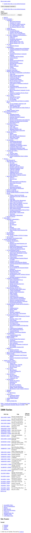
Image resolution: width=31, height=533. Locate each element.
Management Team (14, 396)
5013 (5, 479)
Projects (11, 184)
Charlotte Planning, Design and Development (17, 304)
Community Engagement (16, 144)
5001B (6, 420)
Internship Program (14, 45)
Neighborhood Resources (16, 141)
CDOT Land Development (16, 201)
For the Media (13, 99)
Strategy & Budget (14, 66)
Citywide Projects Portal (12, 314)
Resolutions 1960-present (16, 39)
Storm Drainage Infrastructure (17, 188)
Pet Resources (10, 379)
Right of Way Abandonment (16, 205)
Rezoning (12, 310)
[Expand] (12, 19)
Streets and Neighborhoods (10, 111)
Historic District (13, 309)
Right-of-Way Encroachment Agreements (19, 207)
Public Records (7, 509)
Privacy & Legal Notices (9, 510)
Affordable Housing (14, 114)
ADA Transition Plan (15, 106)
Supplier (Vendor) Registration (17, 292)
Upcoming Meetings (14, 31)
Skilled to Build (10, 353)
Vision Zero (12, 74)
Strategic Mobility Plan (12, 336)
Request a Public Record (12, 191)
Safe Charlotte (10, 236)
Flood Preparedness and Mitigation (18, 181)
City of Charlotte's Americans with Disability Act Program (18, 104)
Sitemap (5, 507)
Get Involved (10, 140)
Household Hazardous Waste (16, 168)
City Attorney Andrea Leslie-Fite (17, 24)
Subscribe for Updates (15, 97)
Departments (10, 47)
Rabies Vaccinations (14, 376)
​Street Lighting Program (12, 154)
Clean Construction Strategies (17, 297)
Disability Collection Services (17, 166)
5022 (5, 489)
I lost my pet (12, 372)
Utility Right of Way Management (18, 200)
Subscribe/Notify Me (9, 513)
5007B (6, 441)
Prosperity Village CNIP (15, 318)
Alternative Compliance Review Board (19, 92)
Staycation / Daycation (15, 366)
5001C (6, 423)
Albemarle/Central (14, 282)
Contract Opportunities (15, 290)
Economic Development (12, 240)
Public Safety (7, 218)
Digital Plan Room (14, 271)
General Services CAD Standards (18, 298)
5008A (6, 444)
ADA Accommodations (9, 506)
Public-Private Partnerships (16, 247)
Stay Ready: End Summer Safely (14, 238)
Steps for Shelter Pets (12, 400)
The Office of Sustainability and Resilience (20, 72)
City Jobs (9, 44)
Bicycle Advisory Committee (16, 80)
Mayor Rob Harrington (15, 21)
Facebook (6, 525)
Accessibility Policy (8, 505)
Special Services (13, 164)
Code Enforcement (11, 123)
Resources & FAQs (14, 349)
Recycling (12, 162)
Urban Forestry (13, 257)
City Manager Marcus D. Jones (17, 27)
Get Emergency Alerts (15, 228)
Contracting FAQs (14, 296)
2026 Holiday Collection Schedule (18, 175)
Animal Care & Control (9, 360)
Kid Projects (12, 392)
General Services (14, 58)
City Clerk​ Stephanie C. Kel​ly (17, 25)
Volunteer (9, 390)
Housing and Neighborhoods (16, 60)
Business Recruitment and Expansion (18, 246)
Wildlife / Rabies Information (16, 387)
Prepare (11, 220)
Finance (11, 59)
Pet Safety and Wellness (15, 384)
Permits (8, 193)
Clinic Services (10, 374)
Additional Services (14, 172)
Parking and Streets (11, 131)
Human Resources (14, 62)
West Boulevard (13, 285)
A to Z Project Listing (15, 324)
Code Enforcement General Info (17, 130)
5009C (6, 459)
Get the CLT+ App (14, 98)
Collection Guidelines (15, 169)
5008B (6, 448)
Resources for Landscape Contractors (18, 301)
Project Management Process (16, 329)
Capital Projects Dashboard (16, 328)
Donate (8, 391)
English (14, 3)
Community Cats (14, 378)
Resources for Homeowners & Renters (19, 121)
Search (2, 14)
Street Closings (13, 134)
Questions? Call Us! (14, 261)
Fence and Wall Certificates (16, 204)
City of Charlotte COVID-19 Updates (19, 235)
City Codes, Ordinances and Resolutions (16, 35)
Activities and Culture (12, 150)
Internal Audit (13, 64)
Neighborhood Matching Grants (17, 148)
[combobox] (8, 6)
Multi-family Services (15, 165)
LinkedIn (6, 526)
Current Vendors (13, 294)
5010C (6, 470)
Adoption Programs (11, 361)
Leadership (9, 20)
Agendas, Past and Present (16, 32)
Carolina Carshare (14, 138)
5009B (6, 456)
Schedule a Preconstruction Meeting (18, 262)
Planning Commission (15, 312)
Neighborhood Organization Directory (19, 149)
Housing (9, 113)
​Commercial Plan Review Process (18, 251)
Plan (11, 226)
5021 (5, 488)
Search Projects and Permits (16, 255)
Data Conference (14, 343)
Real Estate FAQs (14, 322)
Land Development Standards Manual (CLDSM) (13, 404)
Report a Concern (14, 185)
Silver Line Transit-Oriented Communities (17, 352)
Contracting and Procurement (17, 56)
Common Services (14, 308)
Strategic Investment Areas (16, 351)
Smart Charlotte (10, 337)
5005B (6, 433)
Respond (12, 227)
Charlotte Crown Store (12, 70)
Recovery (12, 223)
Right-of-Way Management (16, 215)
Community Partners (14, 395)
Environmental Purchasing (16, 302)
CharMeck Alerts (8, 514)
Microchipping (13, 370)
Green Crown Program (15, 82)
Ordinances (12, 37)
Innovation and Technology (16, 63)
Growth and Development (10, 239)
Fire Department (10, 232)
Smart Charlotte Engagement (16, 341)
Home (2, 403)
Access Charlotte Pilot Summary (17, 339)
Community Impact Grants (16, 146)
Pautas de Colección (14, 170)
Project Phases (13, 320)
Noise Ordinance (14, 36)
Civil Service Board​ (14, 78)
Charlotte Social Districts (15, 79)
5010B (6, 467)
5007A (6, 438)
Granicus (21, 531)
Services (6, 158)
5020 (5, 485)
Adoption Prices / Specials (16, 364)
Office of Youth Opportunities (17, 75)
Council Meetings (11, 29)
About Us (12, 177)
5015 (5, 483)
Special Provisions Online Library (18, 289)
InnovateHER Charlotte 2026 (17, 347)
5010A (6, 464)
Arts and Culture (14, 153)
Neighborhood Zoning (15, 115)
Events (11, 152)
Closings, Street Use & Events (17, 195)
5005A (6, 431)
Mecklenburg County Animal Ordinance (19, 388)
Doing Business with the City (14, 288)
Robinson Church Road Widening (18, 332)
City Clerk (12, 52)
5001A (6, 417)
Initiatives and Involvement (13, 71)
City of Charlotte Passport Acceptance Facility (18, 192)
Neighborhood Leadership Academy (18, 145)
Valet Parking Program (15, 211)
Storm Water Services (12, 176)
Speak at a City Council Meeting (17, 33)
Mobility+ (9, 348)
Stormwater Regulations (15, 187)
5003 (5, 426)
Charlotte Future (10, 333)
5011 (5, 473)
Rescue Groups (13, 367)
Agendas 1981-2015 (14, 40)
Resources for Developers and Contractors (20, 119)
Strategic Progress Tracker (13, 110)
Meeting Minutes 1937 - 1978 (17, 43)
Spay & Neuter (13, 375)
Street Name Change (14, 137)
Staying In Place (13, 118)
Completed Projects (14, 331)
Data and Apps (13, 179)
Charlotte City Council (15, 23)
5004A (6, 428)
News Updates (10, 95)
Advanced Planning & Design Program (19, 321)
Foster (8, 399)
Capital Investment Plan (15, 335)
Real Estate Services (14, 122)
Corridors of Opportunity (13, 278)
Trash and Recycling (11, 161)
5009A (6, 454)
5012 (5, 476)
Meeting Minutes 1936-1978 (16, 41)
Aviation (12, 67)
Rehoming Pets (13, 382)
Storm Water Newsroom (15, 183)
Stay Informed (13, 224)
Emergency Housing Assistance (17, 117)
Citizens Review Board (15, 76)
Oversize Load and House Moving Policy (19, 209)
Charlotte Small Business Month (17, 249)
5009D (6, 461)
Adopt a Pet (12, 363)
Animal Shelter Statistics (12, 398)
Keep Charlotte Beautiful (16, 142)
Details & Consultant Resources (17, 300)
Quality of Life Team (15, 94)
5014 (5, 481)
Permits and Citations (15, 380)
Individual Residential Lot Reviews (18, 277)
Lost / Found (10, 368)
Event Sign (12, 199)
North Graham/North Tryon (16, 279)
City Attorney (13, 68)
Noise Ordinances (14, 127)
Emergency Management (13, 219)
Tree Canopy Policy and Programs (18, 313)
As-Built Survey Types (15, 273)
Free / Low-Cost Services (16, 386)
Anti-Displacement (14, 86)
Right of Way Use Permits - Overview (19, 203)
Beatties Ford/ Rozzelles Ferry (17, 283)
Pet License (12, 383)
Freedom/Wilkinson (14, 286)
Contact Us (9, 28)
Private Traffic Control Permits (17, 212)
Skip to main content (5, 1)
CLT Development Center (13, 250)
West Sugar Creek (14, 281)
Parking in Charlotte (11, 189)
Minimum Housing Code (16, 129)
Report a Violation (14, 125)
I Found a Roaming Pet (15, 371)
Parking (11, 133)
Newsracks (12, 214)
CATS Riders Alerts (8, 515)
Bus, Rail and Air (11, 160)
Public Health (10, 234)
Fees (11, 180)
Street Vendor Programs (15, 208)
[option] (17, 3)
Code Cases (12, 126)
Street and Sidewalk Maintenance (18, 136)
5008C (6, 452)
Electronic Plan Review (15, 270)
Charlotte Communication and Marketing (19, 48)
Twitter (5, 527)
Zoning (11, 306)
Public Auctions (13, 293)
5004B (6, 430)
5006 (5, 435)
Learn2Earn (12, 340)
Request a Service (11, 216)
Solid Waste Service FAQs (16, 173)
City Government (8, 19)
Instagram (6, 529)
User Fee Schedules (14, 266)
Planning (12, 305)
